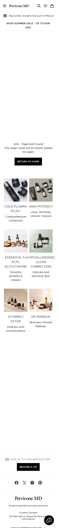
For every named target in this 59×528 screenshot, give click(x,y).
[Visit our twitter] (24, 483)
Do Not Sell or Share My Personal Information (28, 517)
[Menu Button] (3, 6)
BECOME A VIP (28, 467)
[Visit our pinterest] (40, 483)
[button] (49, 520)
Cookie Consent (28, 512)
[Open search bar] (39, 6)
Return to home (28, 161)
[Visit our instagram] (32, 483)
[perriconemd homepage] (19, 6)
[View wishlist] (45, 6)
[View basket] (52, 6)
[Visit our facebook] (16, 483)
